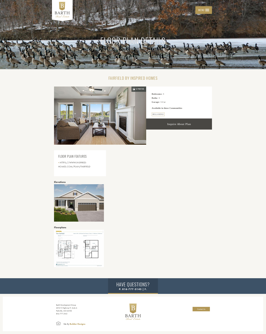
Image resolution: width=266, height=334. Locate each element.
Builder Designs (74, 324)
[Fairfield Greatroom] (100, 116)
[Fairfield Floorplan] (79, 248)
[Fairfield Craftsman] (79, 203)
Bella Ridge (158, 114)
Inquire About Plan (179, 124)
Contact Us (201, 309)
